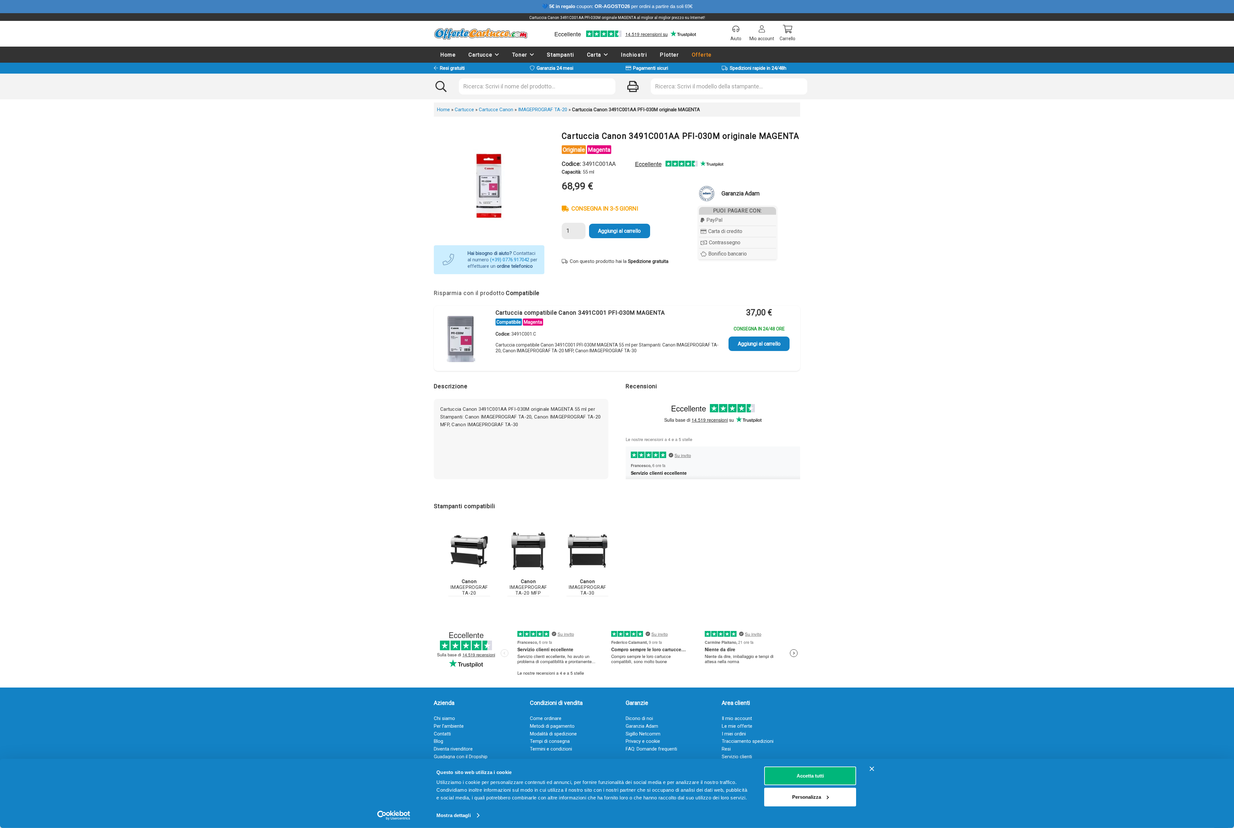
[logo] (480, 34)
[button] (497, 54)
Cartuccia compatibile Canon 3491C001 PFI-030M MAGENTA (580, 312)
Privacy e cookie (643, 741)
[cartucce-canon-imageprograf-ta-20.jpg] (469, 551)
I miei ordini (734, 734)
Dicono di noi (639, 718)
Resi (726, 749)
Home (443, 110)
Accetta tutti (810, 776)
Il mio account (737, 718)
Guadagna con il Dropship (460, 757)
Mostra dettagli (453, 815)
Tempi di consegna (550, 741)
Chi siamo (444, 718)
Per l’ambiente (449, 726)
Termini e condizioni (551, 749)
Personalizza (806, 796)
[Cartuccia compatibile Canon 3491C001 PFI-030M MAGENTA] (461, 339)
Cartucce (464, 110)
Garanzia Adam (642, 726)
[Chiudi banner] (872, 769)
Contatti (442, 734)
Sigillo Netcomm (643, 734)
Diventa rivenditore (453, 749)
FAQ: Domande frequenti (651, 749)
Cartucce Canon (496, 110)
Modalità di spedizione (553, 734)
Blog (438, 741)
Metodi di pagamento (552, 726)
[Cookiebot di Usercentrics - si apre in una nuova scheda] (394, 815)
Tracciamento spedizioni (747, 741)
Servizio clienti (737, 757)
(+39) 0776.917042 (509, 260)
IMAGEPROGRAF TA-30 (587, 587)
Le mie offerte (737, 726)
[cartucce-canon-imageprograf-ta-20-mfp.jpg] (528, 551)
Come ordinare (545, 718)
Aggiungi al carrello (619, 231)
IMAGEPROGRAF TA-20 (542, 110)
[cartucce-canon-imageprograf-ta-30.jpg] (587, 551)
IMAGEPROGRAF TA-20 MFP (528, 587)
